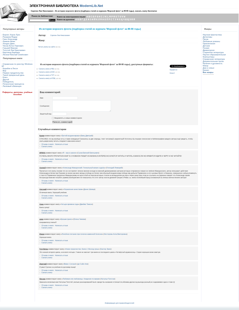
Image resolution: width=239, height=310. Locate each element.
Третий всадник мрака (70, 136)
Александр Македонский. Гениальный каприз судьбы (84, 168)
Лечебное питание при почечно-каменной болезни (82, 234)
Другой (6, 79)
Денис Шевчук (89, 189)
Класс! (172, 73)
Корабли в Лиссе (10, 68)
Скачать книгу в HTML (47, 78)
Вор (4, 71)
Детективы (207, 37)
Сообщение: (45, 106)
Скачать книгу (46, 146)
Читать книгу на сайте (46, 47)
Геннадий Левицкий (114, 168)
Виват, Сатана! (70, 264)
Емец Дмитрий (86, 136)
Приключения (209, 43)
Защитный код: (46, 114)
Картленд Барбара (11, 52)
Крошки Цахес (66, 219)
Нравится (173, 70)
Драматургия (209, 50)
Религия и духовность (212, 63)
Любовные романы (211, 41)
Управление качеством (73, 189)
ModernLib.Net (91, 6)
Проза (205, 39)
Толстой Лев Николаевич (14, 50)
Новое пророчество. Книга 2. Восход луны (81, 249)
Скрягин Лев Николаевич (60, 35)
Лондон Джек (9, 43)
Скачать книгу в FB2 (46, 69)
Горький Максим (10, 48)
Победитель (8, 82)
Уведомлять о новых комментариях (68, 118)
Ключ (5, 77)
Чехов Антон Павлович (13, 46)
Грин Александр (10, 39)
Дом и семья (208, 68)
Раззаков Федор (10, 37)
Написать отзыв (61, 144)
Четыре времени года (69, 204)
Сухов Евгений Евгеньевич (88, 153)
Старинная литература (213, 52)
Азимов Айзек (9, 41)
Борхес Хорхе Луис (11, 35)
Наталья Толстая (108, 279)
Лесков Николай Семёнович (15, 54)
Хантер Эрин (105, 249)
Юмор (205, 66)
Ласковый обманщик (12, 86)
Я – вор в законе (69, 153)
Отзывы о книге (47, 144)
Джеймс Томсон (86, 204)
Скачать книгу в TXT (46, 75)
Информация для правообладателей (119, 303)
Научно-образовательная (214, 54)
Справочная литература (214, 59)
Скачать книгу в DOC (47, 72)
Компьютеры (208, 57)
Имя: (42, 98)
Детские (206, 46)
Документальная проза (213, 61)
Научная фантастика (212, 35)
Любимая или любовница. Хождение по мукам (81, 279)
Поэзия (206, 48)
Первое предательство (13, 73)
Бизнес (206, 70)
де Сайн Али (83, 264)
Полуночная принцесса (13, 84)
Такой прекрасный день (13, 75)
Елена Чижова (79, 219)
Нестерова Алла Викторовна (115, 234)
